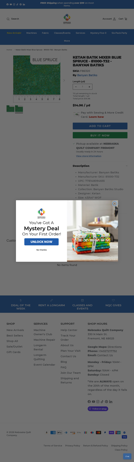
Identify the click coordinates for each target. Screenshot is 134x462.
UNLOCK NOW (41, 242)
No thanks (41, 249)
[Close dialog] (114, 203)
